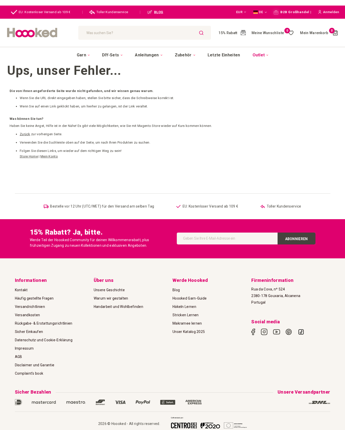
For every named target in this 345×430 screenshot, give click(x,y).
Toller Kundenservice (112, 12)
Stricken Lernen (186, 315)
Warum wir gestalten (111, 298)
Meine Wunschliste (270, 33)
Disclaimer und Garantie (35, 365)
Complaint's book (29, 373)
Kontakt (21, 290)
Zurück (25, 134)
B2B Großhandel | (295, 12)
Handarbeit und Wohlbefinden (118, 307)
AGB (18, 357)
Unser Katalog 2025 (189, 332)
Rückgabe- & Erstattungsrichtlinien (43, 323)
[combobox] (144, 33)
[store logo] (40, 33)
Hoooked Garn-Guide (190, 298)
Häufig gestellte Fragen (34, 298)
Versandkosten (27, 315)
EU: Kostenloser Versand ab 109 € (44, 12)
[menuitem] (83, 55)
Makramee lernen (187, 323)
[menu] (172, 55)
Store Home (29, 156)
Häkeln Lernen (184, 307)
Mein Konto (49, 156)
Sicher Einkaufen (29, 332)
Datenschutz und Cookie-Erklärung (44, 340)
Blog (176, 290)
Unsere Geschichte (109, 290)
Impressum (24, 348)
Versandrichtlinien (30, 307)
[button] (241, 12)
